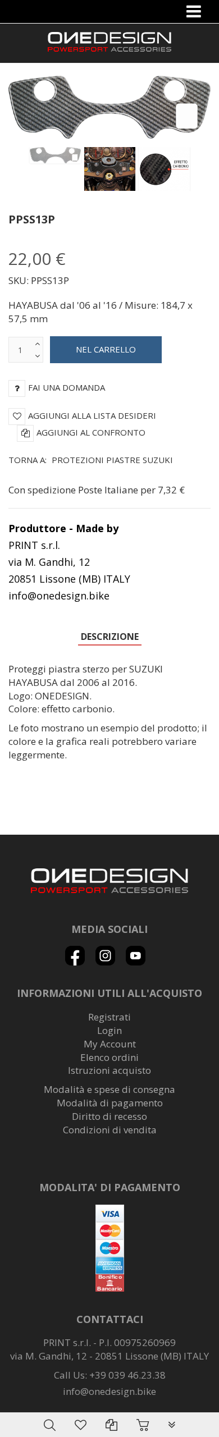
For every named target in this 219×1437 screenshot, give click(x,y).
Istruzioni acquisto (109, 1070)
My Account (110, 1043)
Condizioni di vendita (110, 1129)
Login (109, 1030)
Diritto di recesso (109, 1116)
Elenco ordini (109, 1057)
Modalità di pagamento (110, 1102)
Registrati (109, 1016)
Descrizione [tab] (110, 636)
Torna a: (90, 459)
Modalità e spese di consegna (109, 1089)
